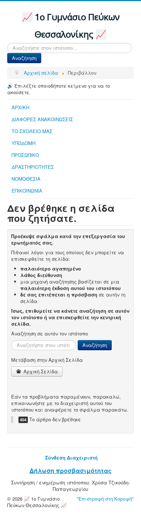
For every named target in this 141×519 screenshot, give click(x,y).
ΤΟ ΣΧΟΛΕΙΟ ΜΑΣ (32, 131)
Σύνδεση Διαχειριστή (71, 457)
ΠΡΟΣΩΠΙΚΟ (25, 154)
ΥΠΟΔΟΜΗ (23, 143)
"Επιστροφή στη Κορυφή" (105, 498)
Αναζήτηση (24, 57)
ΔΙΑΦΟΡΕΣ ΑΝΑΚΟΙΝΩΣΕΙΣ (42, 119)
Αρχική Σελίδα (40, 371)
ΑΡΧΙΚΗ (20, 107)
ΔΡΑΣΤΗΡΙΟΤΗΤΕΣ (33, 166)
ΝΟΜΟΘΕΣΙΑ (26, 178)
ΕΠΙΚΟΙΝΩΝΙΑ (27, 190)
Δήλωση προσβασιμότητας (71, 470)
